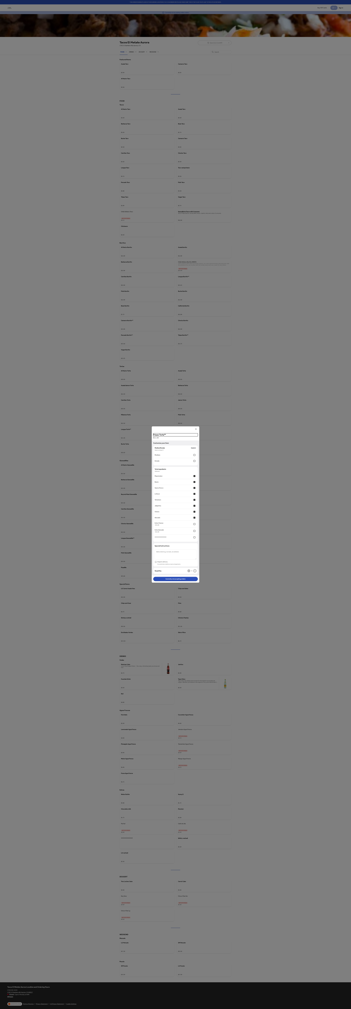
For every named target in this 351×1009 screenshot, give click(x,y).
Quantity (158, 571)
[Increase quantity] (194, 570)
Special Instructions (162, 546)
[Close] (196, 429)
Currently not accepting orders (175, 579)
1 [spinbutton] (191, 571)
